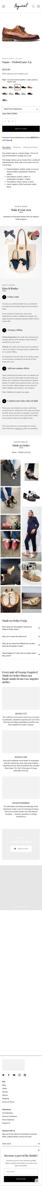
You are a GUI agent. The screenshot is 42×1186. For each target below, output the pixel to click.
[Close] (38, 1150)
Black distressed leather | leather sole (5, 87)
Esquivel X (6, 1123)
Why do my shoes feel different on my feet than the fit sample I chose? (18, 644)
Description (6, 147)
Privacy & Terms (8, 1102)
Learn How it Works (9, 113)
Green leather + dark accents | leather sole (5, 93)
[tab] (7, 147)
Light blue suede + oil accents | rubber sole (11, 93)
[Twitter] (3, 1075)
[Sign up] (39, 1144)
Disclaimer (17, 147)
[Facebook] (9, 1075)
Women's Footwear (9, 1116)
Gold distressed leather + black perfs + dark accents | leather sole (11, 87)
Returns (5, 1095)
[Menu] (3, 6)
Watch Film (22, 849)
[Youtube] (14, 1075)
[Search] (33, 6)
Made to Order (7, 58)
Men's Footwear (8, 1120)
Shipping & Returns (30, 147)
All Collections (7, 1113)
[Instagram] (19, 1075)
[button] (15, 907)
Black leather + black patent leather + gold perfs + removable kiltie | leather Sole (30, 93)
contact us (19, 428)
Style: (20, 81)
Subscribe (21, 1179)
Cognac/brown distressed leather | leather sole (30, 87)
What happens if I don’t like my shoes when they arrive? (19, 654)
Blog (4, 1085)
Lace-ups (18, 58)
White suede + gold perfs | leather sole (23, 93)
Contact (5, 1092)
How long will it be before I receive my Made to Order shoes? (17, 628)
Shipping (5, 1098)
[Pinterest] (25, 1075)
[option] (21, 887)
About (4, 1088)
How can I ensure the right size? (14, 636)
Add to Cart (21, 129)
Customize (5, 100)
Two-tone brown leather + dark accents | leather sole (17, 87)
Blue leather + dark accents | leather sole (17, 93)
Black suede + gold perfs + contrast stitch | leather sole (23, 87)
